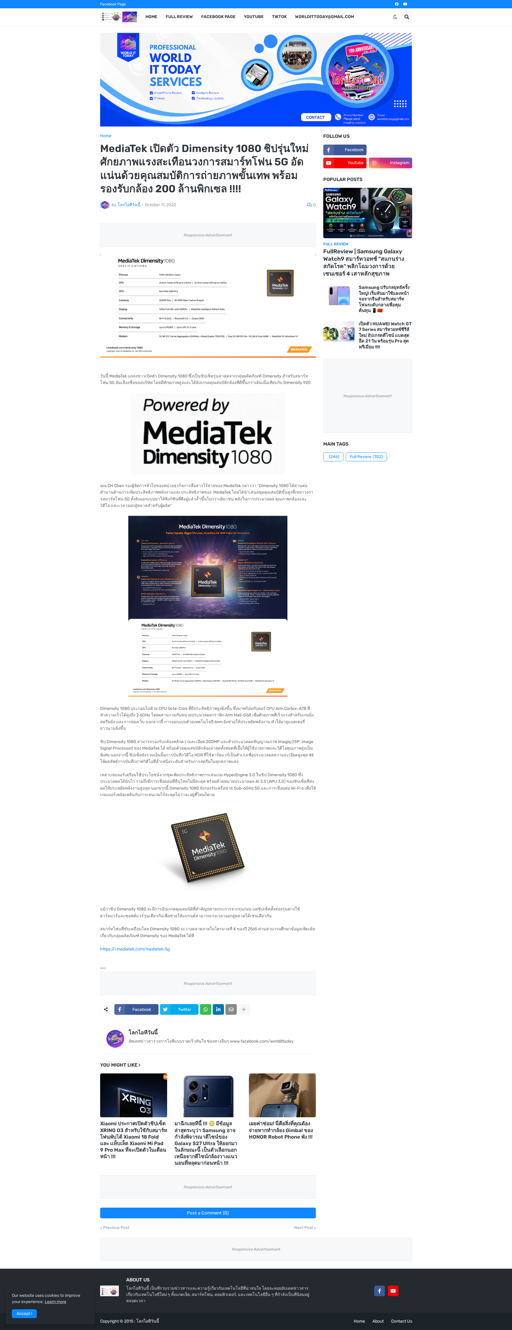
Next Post (303, 1228)
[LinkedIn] (218, 1009)
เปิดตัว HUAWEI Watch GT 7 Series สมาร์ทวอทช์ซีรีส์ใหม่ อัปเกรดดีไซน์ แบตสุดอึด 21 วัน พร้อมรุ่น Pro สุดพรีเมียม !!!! (385, 335)
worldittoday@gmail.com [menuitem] (324, 16)
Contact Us (401, 1321)
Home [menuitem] (151, 16)
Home (105, 136)
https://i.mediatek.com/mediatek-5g (135, 949)
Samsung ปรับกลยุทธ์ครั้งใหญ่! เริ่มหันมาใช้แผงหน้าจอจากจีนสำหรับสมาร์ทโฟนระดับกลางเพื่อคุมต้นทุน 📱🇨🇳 (384, 299)
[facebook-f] (379, 1291)
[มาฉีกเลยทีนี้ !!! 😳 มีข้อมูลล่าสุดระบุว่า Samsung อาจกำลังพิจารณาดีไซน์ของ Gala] (208, 1095)
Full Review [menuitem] (179, 16)
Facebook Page (113, 4)
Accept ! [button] (24, 1313)
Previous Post (116, 1228)
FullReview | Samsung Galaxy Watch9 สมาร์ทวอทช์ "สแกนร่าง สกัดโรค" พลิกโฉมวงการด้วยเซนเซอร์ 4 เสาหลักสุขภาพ (363, 262)
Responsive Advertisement (208, 235)
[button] (394, 17)
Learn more (55, 1301)
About (378, 1321)
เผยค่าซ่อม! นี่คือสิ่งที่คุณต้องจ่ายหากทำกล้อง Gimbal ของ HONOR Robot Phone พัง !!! (281, 1130)
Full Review (366, 456)
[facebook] (397, 4)
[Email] (231, 1009)
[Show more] (243, 1009)
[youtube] (405, 4)
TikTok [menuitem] (279, 16)
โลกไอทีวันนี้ (143, 1032)
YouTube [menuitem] (254, 16)
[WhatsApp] (205, 1009)
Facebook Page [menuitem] (218, 16)
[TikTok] (406, 1291)
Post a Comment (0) (208, 1213)
